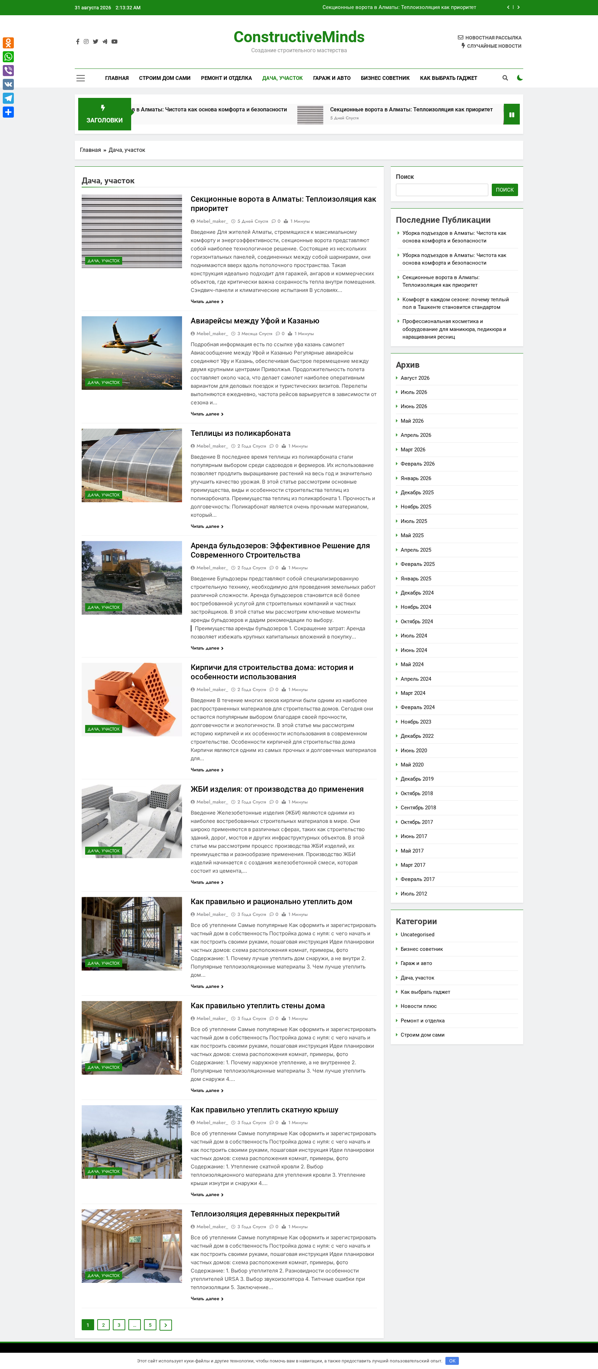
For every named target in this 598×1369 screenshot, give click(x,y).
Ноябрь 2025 (416, 507)
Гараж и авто (332, 78)
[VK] (8, 84)
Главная (117, 78)
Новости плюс (419, 1006)
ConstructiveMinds (299, 37)
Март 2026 (413, 450)
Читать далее (205, 301)
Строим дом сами (165, 78)
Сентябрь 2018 (418, 808)
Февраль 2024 (418, 707)
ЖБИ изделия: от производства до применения (277, 789)
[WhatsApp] (8, 57)
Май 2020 (412, 765)
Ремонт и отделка (226, 78)
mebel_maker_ (212, 221)
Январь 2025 (416, 579)
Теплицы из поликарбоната (241, 433)
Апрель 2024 (416, 679)
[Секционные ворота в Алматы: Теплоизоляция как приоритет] (251, 118)
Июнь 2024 (414, 650)
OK (452, 1360)
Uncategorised (417, 934)
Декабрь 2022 (417, 736)
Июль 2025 (414, 521)
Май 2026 (412, 421)
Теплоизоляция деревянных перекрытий (265, 1214)
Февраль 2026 (418, 464)
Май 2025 (412, 535)
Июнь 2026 (414, 406)
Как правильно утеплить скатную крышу (264, 1109)
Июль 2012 (414, 894)
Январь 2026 (416, 478)
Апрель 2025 (416, 550)
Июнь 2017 (414, 836)
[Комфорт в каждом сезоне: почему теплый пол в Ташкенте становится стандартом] (457, 118)
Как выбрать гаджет (448, 78)
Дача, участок (282, 78)
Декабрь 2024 (417, 593)
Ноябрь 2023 (416, 722)
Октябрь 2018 (417, 793)
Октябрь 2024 (417, 621)
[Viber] (8, 70)
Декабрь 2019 (417, 779)
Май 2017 (412, 851)
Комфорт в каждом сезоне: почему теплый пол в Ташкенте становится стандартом (373, 7)
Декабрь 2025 (417, 492)
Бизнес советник (385, 78)
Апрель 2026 (416, 435)
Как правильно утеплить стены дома (258, 1005)
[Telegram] (8, 98)
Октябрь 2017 (417, 822)
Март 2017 (413, 865)
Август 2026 (415, 378)
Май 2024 (412, 664)
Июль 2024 (414, 636)
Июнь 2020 (414, 750)
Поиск (405, 176)
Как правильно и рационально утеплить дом (272, 901)
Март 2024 (413, 693)
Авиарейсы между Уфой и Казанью (255, 320)
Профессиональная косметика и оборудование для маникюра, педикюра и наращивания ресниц (454, 329)
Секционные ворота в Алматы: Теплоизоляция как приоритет (352, 109)
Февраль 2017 (418, 879)
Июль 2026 (414, 392)
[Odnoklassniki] (8, 43)
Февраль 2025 (418, 564)
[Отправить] (8, 112)
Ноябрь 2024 (416, 607)
